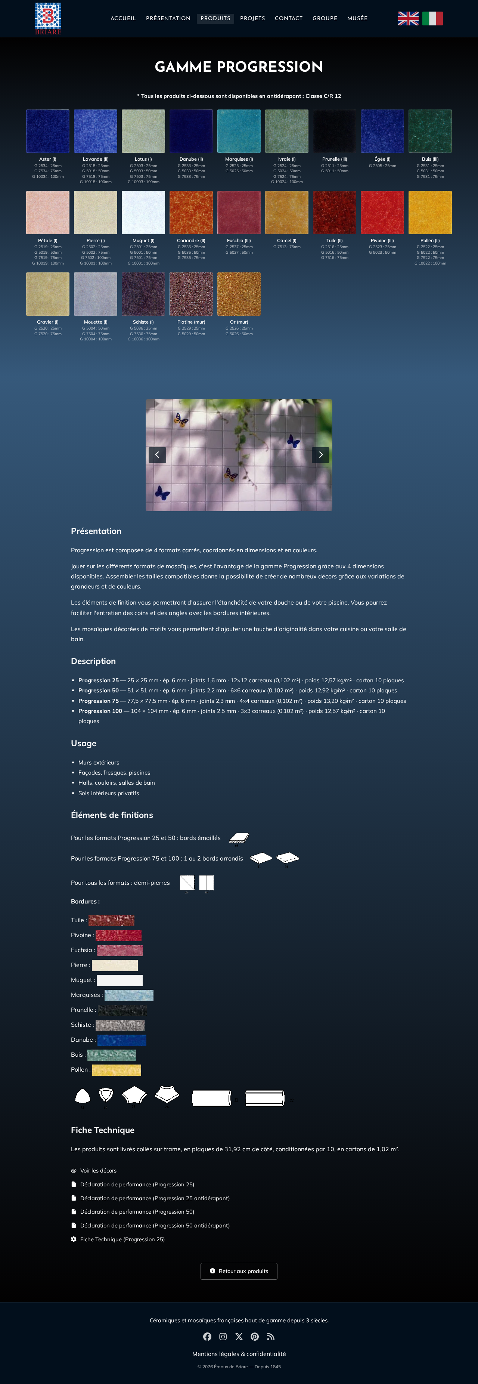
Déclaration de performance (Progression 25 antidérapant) (155, 1198)
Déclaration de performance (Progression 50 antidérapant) (155, 1225)
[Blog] (271, 1337)
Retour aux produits (242, 1271)
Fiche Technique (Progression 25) (122, 1239)
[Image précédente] (157, 455)
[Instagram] (223, 1337)
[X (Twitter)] (239, 1337)
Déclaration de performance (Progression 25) (137, 1184)
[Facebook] (207, 1337)
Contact (289, 19)
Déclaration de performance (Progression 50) (137, 1211)
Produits (215, 19)
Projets (252, 19)
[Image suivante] (320, 455)
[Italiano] (432, 18)
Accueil (123, 19)
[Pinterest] (255, 1337)
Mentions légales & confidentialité (239, 1353)
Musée (357, 19)
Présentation (168, 19)
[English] (408, 18)
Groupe (325, 19)
